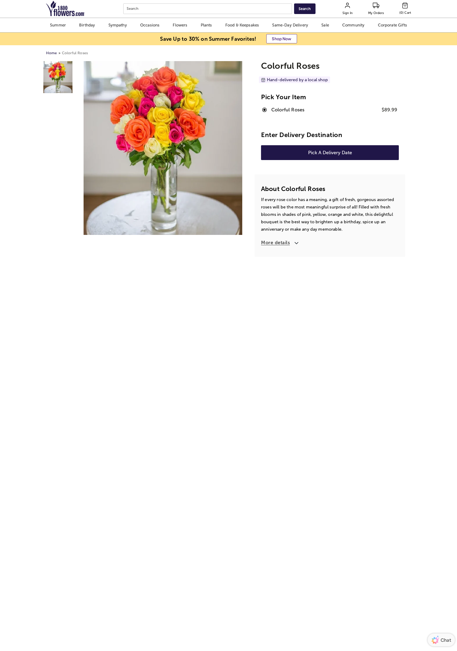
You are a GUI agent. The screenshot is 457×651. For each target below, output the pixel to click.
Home (51, 53)
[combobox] (208, 9)
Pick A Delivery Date (330, 152)
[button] (58, 25)
